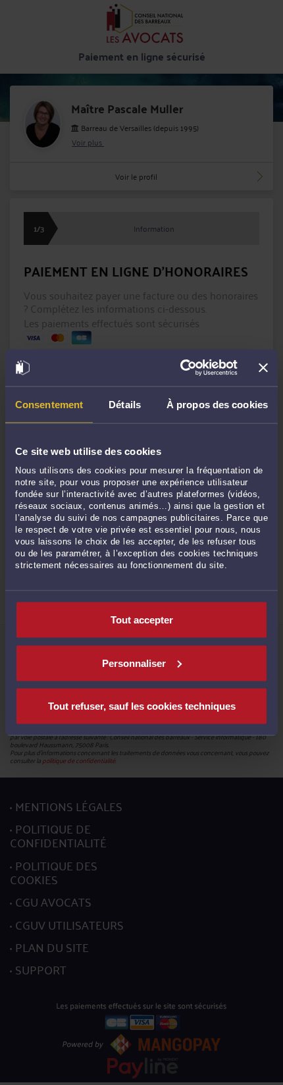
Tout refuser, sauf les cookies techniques (142, 706)
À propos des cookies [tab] (217, 404)
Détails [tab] (125, 404)
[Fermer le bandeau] (263, 367)
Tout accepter (142, 619)
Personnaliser (134, 662)
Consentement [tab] (49, 404)
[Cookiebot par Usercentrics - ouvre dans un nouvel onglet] (181, 368)
